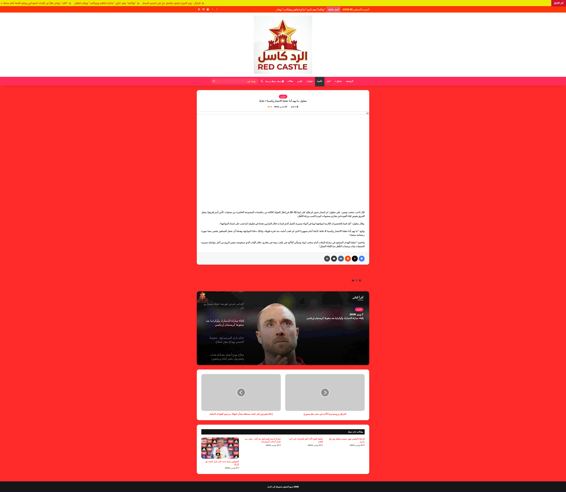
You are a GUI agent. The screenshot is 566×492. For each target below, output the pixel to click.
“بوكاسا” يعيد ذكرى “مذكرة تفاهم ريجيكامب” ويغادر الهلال (297, 9)
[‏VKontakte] (341, 259)
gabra (293, 107)
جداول (339, 81)
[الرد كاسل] (283, 44)
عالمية (319, 81)
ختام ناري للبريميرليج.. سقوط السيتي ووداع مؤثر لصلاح (336, 318)
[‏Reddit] (348, 259)
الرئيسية (349, 81)
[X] (355, 259)
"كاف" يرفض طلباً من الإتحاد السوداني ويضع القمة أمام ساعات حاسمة (82, 3)
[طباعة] (327, 259)
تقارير (299, 81)
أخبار (328, 81)
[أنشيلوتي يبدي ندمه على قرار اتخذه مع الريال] (220, 448)
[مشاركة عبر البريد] (334, 259)
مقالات (290, 81)
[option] (283, 328)
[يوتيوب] (353, 280)
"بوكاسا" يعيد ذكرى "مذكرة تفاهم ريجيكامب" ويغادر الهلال (156, 3)
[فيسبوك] (362, 259)
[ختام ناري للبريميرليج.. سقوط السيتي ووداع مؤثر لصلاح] (283, 328)
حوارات (309, 81)
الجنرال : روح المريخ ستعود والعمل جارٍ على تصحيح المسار (223, 3)
